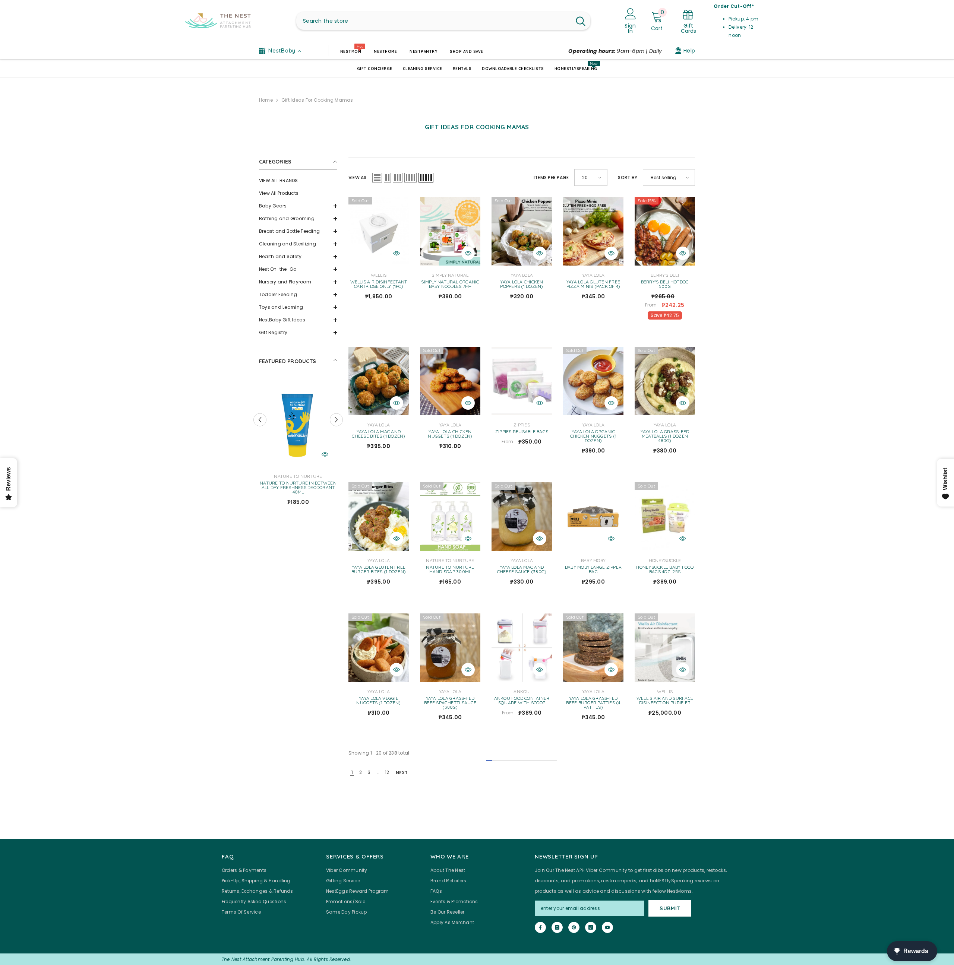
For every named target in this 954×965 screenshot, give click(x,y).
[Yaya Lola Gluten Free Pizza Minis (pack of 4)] (593, 231)
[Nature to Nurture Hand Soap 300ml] (450, 516)
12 (387, 772)
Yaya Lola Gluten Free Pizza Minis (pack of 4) (593, 284)
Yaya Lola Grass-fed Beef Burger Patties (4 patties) (593, 703)
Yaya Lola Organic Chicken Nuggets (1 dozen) (593, 436)
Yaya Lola (522, 275)
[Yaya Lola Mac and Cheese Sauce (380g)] (522, 516)
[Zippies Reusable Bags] (522, 381)
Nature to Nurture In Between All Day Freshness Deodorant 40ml (338, 487)
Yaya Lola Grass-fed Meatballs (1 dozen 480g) (665, 436)
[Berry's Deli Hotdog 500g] (665, 231)
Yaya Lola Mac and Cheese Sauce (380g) (522, 569)
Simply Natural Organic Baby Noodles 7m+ (450, 284)
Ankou (522, 691)
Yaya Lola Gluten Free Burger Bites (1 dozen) (378, 569)
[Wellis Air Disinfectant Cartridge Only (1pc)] (378, 231)
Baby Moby (593, 560)
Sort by (627, 177)
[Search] (443, 21)
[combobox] (433, 21)
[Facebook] (540, 927)
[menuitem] (298, 180)
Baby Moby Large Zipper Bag (593, 569)
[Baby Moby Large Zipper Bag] (593, 516)
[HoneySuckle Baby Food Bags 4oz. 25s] (665, 516)
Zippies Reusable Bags (521, 431)
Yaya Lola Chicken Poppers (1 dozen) (521, 284)
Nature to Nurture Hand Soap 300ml (450, 569)
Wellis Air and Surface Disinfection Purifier (664, 700)
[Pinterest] (573, 927)
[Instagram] (557, 927)
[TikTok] (590, 927)
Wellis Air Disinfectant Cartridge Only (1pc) (378, 284)
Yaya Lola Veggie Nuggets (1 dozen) (378, 700)
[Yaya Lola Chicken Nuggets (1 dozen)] (450, 381)
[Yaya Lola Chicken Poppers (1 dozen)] (522, 231)
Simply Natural (450, 275)
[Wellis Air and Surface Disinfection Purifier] (665, 647)
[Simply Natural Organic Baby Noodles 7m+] (450, 231)
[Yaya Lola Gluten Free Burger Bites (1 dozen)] (378, 516)
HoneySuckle (665, 560)
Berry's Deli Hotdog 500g (665, 284)
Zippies (522, 425)
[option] (338, 445)
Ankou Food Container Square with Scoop (522, 700)
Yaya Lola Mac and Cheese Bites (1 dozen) (378, 433)
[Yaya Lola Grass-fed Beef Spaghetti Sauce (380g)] (450, 647)
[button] (298, 206)
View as (357, 177)
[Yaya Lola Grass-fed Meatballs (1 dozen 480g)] (665, 381)
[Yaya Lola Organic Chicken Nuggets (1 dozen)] (593, 381)
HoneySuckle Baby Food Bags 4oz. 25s (665, 569)
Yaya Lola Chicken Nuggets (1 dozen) (450, 433)
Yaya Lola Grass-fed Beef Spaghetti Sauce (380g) (450, 703)
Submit (670, 908)
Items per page (551, 177)
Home (266, 100)
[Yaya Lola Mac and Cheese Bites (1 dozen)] (378, 381)
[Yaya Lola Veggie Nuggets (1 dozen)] (378, 647)
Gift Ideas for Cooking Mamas (317, 100)
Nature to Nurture (338, 476)
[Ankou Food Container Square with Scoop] (522, 647)
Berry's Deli (665, 275)
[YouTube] (607, 927)
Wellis (378, 275)
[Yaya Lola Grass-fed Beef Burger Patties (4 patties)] (593, 647)
